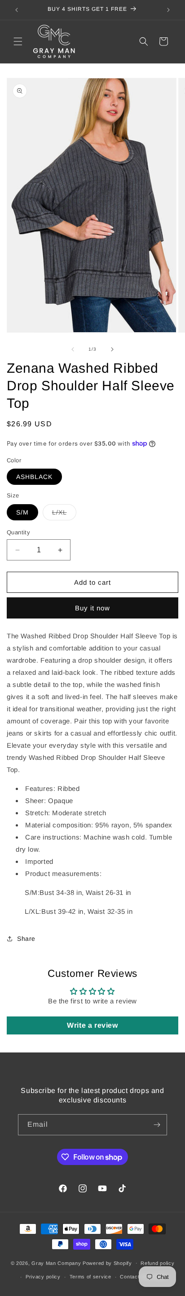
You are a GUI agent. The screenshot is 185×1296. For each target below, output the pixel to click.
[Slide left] (73, 349)
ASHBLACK (34, 476)
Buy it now (92, 608)
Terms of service (90, 1276)
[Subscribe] (157, 1124)
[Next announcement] (168, 10)
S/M (22, 512)
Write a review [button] (92, 1025)
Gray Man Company (56, 1262)
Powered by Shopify (107, 1262)
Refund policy (157, 1263)
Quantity (18, 532)
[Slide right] (112, 349)
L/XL (64, 514)
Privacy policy (43, 1276)
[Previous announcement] (16, 10)
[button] (18, 41)
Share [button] (26, 938)
